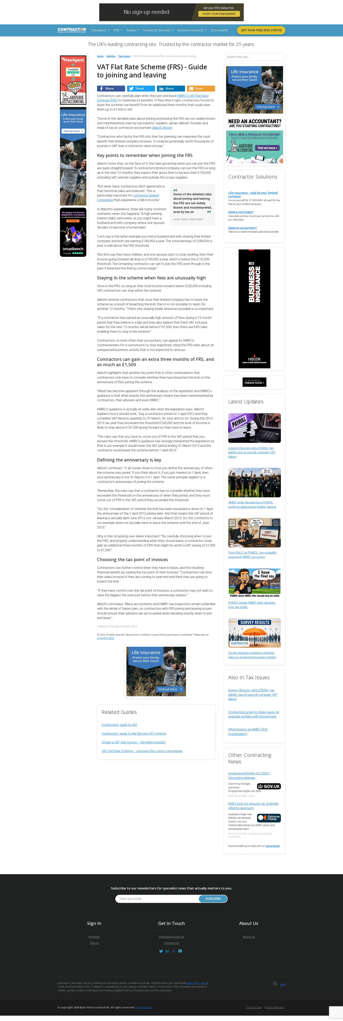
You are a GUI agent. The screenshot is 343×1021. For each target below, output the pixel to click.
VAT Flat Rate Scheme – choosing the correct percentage (142, 751)
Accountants (219, 30)
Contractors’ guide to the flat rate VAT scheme (134, 733)
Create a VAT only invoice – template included (133, 742)
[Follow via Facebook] (174, 951)
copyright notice (105, 638)
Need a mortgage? (241, 212)
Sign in (94, 943)
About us (249, 937)
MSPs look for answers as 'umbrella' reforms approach (253, 806)
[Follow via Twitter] (161, 951)
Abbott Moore (162, 128)
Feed (282, 984)
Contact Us (171, 943)
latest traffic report (196, 983)
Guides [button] (131, 30)
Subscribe (213, 899)
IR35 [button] (117, 30)
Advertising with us (171, 937)
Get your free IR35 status (261, 30)
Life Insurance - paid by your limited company (252, 194)
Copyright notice (143, 1007)
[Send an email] (180, 951)
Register (94, 937)
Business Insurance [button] (191, 30)
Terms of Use (253, 1007)
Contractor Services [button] (157, 30)
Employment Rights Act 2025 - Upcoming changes (249, 776)
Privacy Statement (274, 1007)
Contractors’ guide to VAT (119, 725)
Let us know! (273, 846)
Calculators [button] (99, 30)
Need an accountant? (242, 228)
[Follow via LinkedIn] (167, 951)
